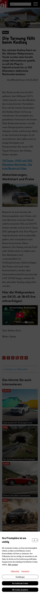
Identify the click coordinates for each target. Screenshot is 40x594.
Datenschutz (15, 571)
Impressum (25, 571)
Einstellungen (20, 576)
